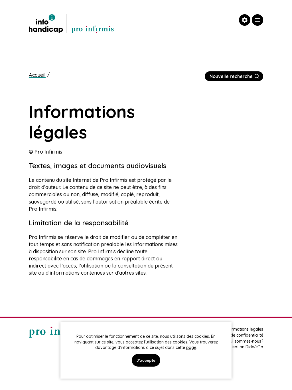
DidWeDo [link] (254, 346)
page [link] (191, 347)
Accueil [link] (37, 75)
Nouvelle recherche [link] (231, 76)
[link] (257, 20)
